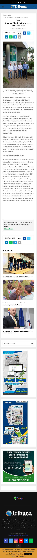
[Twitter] (11, 541)
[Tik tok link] (24, 2)
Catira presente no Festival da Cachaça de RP (17, 277)
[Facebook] (6, 541)
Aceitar (28, 554)
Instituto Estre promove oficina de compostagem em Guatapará (14, 304)
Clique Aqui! (8, 229)
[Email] (26, 541)
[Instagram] (16, 541)
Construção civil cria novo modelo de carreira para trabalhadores (17, 332)
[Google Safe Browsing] (18, 499)
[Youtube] (21, 541)
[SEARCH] (32, 343)
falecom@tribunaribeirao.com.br (18, 535)
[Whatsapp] (31, 541)
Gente (18, 20)
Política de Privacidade (19, 556)
